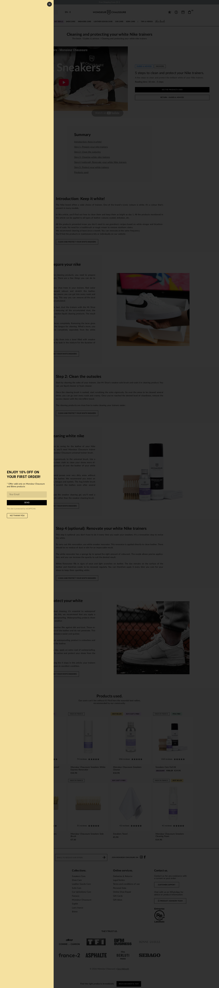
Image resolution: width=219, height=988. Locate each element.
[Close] (49, 4)
